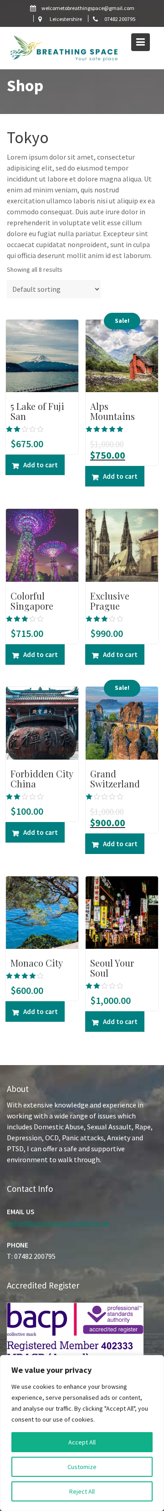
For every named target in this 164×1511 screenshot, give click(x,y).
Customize (82, 1467)
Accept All (82, 1442)
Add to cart (40, 465)
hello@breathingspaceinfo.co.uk (58, 1222)
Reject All (82, 1491)
